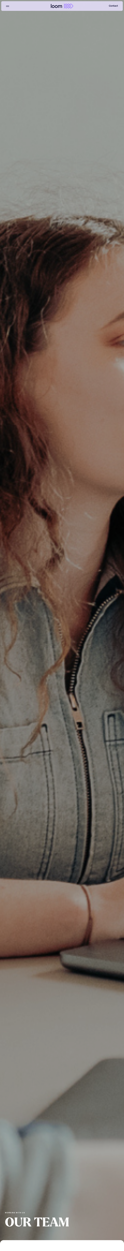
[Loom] (62, 6)
